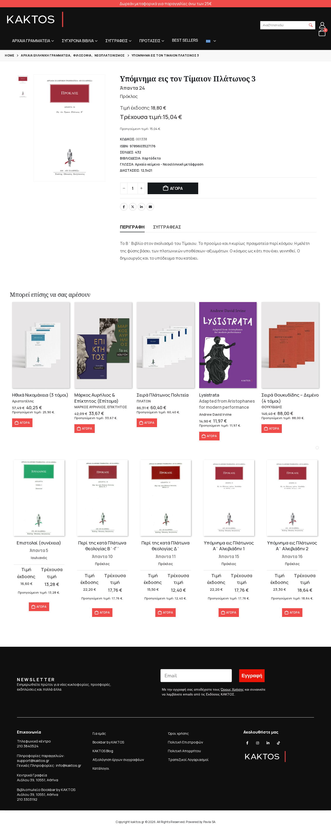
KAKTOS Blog (103, 751)
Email (150, 207)
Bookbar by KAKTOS (108, 742)
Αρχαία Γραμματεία (31, 40)
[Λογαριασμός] (322, 25)
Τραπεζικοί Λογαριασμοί (188, 759)
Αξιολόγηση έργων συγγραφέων (118, 759)
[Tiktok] (278, 743)
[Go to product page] (41, 345)
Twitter (133, 207)
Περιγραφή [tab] (132, 227)
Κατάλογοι (101, 768)
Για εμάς (99, 733)
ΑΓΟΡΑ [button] (25, 423)
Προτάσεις (149, 40)
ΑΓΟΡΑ (176, 188)
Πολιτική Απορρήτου (184, 751)
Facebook (124, 207)
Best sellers (185, 40)
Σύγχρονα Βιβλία (78, 40)
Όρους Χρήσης (232, 689)
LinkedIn (141, 207)
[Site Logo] (35, 19)
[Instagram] (257, 743)
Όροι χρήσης (178, 733)
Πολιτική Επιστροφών (185, 742)
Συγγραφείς (116, 40)
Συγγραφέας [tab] (167, 227)
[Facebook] (247, 743)
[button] (311, 25)
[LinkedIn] (268, 743)
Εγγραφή (252, 675)
